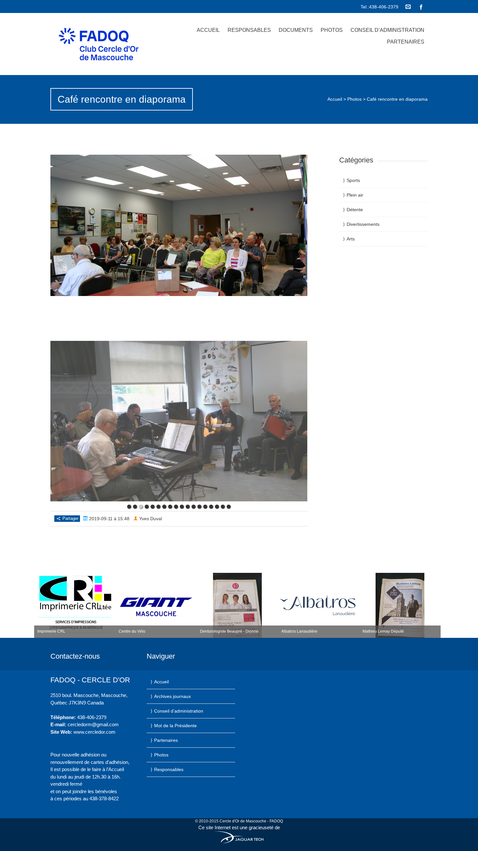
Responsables (249, 30)
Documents (296, 30)
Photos (332, 30)
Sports (353, 180)
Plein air (355, 195)
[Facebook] (421, 6)
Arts (351, 238)
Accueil (208, 30)
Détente (355, 209)
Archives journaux (172, 696)
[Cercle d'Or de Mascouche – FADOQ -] (106, 43)
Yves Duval (150, 518)
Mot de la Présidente (175, 725)
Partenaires (405, 42)
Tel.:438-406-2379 (379, 6)
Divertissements (363, 224)
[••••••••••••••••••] (178, 421)
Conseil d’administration (387, 30)
